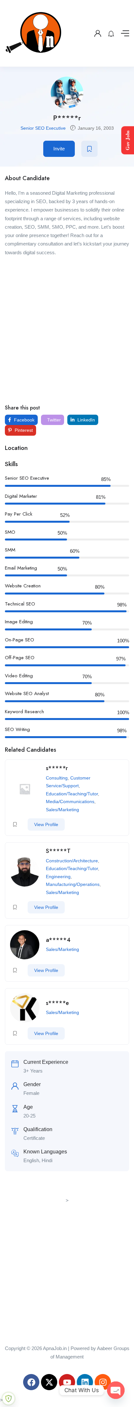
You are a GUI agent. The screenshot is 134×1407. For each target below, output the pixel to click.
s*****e (57, 1003)
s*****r (57, 768)
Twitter (53, 419)
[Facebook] (31, 1382)
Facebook (23, 419)
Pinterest (23, 430)
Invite (59, 148)
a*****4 (58, 940)
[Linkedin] (85, 1382)
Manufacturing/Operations (73, 884)
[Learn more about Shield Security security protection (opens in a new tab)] (8, 1398)
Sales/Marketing (62, 809)
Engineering (58, 876)
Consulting (57, 777)
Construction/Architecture (72, 860)
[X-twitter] (49, 1382)
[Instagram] (103, 1382)
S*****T (58, 851)
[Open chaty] (116, 1390)
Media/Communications (70, 801)
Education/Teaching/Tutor (72, 793)
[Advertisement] (67, 330)
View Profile (46, 824)
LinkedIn (85, 419)
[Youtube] (67, 1382)
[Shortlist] (89, 149)
